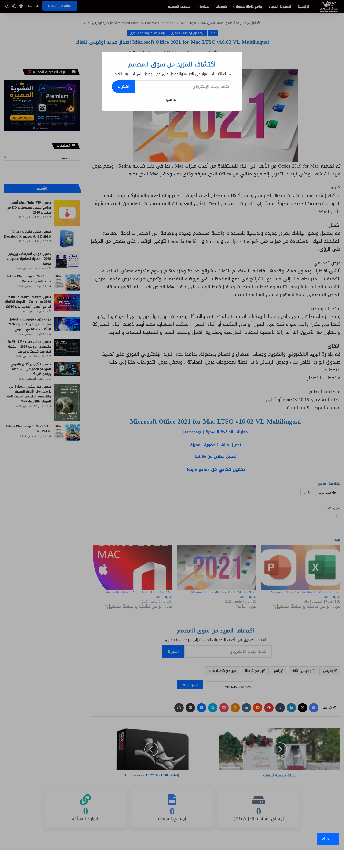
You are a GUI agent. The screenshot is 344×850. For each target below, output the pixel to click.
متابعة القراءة (172, 100)
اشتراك (123, 86)
